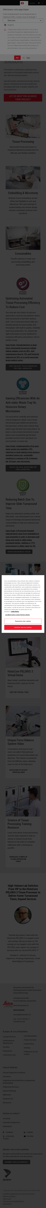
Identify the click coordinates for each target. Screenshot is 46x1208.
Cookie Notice (15, 611)
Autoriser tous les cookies (23, 627)
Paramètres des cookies (23, 621)
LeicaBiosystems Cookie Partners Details (17, 615)
